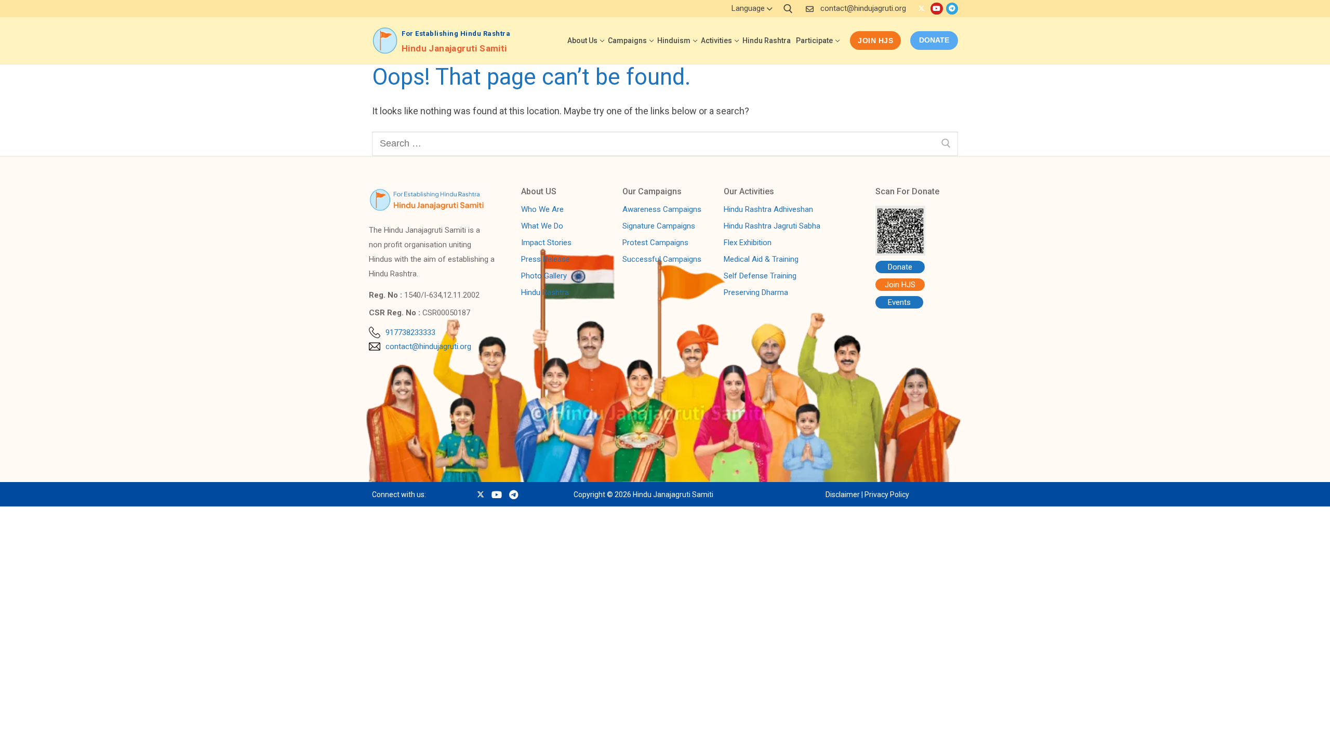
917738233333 (410, 332)
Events (899, 302)
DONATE (934, 40)
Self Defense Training (760, 276)
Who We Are (542, 210)
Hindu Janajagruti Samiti (454, 48)
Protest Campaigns (655, 243)
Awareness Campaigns (661, 210)
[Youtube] (936, 9)
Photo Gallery (544, 276)
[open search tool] (788, 9)
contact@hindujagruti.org (863, 8)
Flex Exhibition (748, 243)
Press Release (545, 260)
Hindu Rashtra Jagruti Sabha (772, 226)
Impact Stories (546, 243)
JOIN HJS (93, 729)
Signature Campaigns (658, 226)
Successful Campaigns (661, 260)
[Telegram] (952, 9)
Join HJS (875, 40)
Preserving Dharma (756, 293)
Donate (900, 267)
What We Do (542, 226)
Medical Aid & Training (761, 260)
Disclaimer (843, 494)
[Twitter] (921, 9)
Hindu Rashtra (545, 293)
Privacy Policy (886, 494)
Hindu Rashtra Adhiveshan (768, 210)
